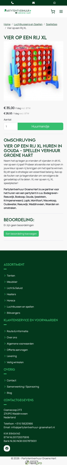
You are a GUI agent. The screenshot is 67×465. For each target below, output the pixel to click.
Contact (11, 380)
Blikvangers (13, 313)
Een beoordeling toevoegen (21, 233)
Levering (12, 356)
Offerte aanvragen (17, 350)
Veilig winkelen (15, 362)
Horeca (11, 300)
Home (7, 24)
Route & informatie (17, 331)
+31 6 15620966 (24, 423)
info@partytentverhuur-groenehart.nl (33, 427)
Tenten (11, 275)
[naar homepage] (18, 11)
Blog (9, 393)
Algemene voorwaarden (20, 343)
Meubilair (12, 282)
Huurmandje (40, 126)
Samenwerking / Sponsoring (23, 386)
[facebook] (7, 448)
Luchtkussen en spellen (20, 306)
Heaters (11, 294)
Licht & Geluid (14, 288)
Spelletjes (51, 24)
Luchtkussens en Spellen (28, 24)
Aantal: (8, 119)
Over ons (12, 337)
